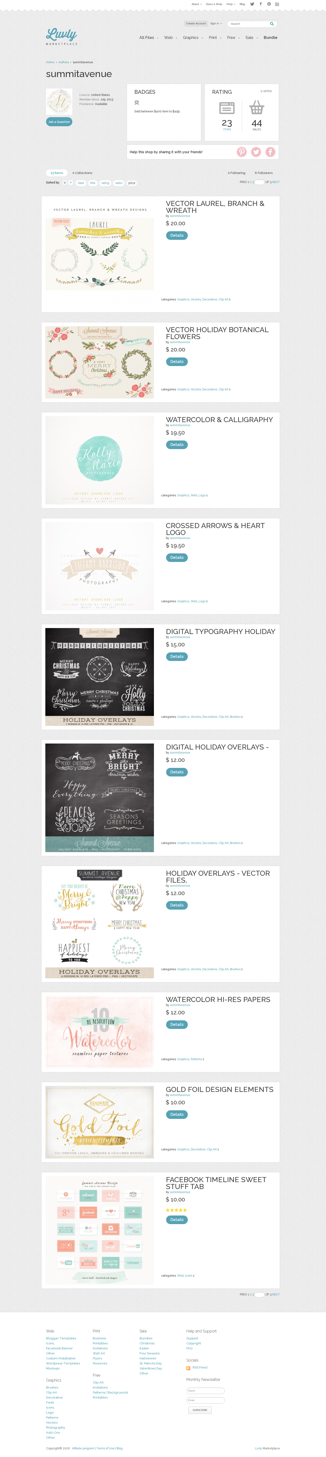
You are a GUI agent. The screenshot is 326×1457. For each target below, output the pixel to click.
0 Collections (82, 173)
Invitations (100, 1348)
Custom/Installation (61, 1358)
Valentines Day (151, 1368)
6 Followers (264, 173)
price (131, 183)
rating (105, 183)
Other (50, 1353)
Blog (120, 1448)
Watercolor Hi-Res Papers (218, 999)
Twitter (252, 4)
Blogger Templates (61, 1338)
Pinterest (269, 4)
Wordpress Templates (63, 1363)
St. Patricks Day (151, 1363)
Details (177, 235)
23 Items (57, 173)
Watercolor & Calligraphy (219, 419)
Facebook (260, 4)
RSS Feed (200, 1367)
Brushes (235, 716)
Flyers (97, 1358)
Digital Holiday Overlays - (217, 747)
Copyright (193, 1343)
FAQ (189, 1348)
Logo (202, 495)
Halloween (148, 1358)
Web (194, 495)
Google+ (277, 4)
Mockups (52, 1368)
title (92, 183)
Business (99, 1338)
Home (50, 62)
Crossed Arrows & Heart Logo (215, 529)
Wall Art (99, 1353)
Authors (63, 62)
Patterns (196, 1059)
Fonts (50, 1402)
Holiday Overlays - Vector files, (218, 876)
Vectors (196, 299)
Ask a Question (59, 122)
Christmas (147, 1343)
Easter (144, 1348)
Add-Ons (53, 1432)
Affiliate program (83, 1448)
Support (192, 1338)
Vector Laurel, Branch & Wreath (215, 207)
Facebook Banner (59, 1348)
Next (276, 182)
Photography (55, 1427)
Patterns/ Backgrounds (110, 1392)
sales (118, 183)
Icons (188, 1275)
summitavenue (180, 216)
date (81, 183)
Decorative (209, 299)
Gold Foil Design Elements (219, 1089)
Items (227, 129)
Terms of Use (105, 1448)
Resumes (100, 1363)
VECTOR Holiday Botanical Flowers (217, 333)
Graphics (183, 299)
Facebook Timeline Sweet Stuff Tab (216, 1183)
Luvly (258, 1448)
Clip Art (223, 299)
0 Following (236, 173)
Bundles (146, 1338)
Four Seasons (150, 1353)
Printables (100, 1343)
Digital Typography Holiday (220, 631)
